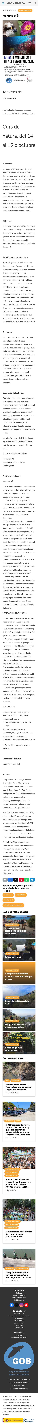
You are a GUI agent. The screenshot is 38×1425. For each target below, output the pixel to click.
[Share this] (10, 880)
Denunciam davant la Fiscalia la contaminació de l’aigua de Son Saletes (18, 1087)
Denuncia (19, 1325)
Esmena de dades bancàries (19, 1316)
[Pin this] (21, 880)
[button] (29, 3)
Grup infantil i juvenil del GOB (17, 1002)
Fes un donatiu (19, 1320)
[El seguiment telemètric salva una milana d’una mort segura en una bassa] (19, 1258)
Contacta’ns (19, 1328)
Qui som (19, 1293)
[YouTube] (26, 1305)
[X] (16, 1305)
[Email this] (5, 880)
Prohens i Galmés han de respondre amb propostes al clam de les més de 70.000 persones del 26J (18, 1183)
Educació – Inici (13, 957)
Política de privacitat (19, 1337)
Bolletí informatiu (19, 1295)
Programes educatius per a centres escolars (18, 1026)
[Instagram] (21, 1305)
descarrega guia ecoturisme (13, 1049)
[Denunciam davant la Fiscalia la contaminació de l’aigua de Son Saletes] (19, 1071)
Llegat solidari (19, 1323)
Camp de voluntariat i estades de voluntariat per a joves (19, 976)
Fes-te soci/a (19, 1313)
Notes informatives (19, 1298)
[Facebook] (12, 1305)
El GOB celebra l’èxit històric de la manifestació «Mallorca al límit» (19, 1234)
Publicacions (19, 1300)
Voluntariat (19, 1318)
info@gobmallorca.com (19, 1388)
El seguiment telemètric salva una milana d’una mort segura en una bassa (18, 1275)
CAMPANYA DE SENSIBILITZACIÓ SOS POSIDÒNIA (15, 931)
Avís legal (19, 1335)
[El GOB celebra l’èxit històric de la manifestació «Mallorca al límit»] (19, 1210)
